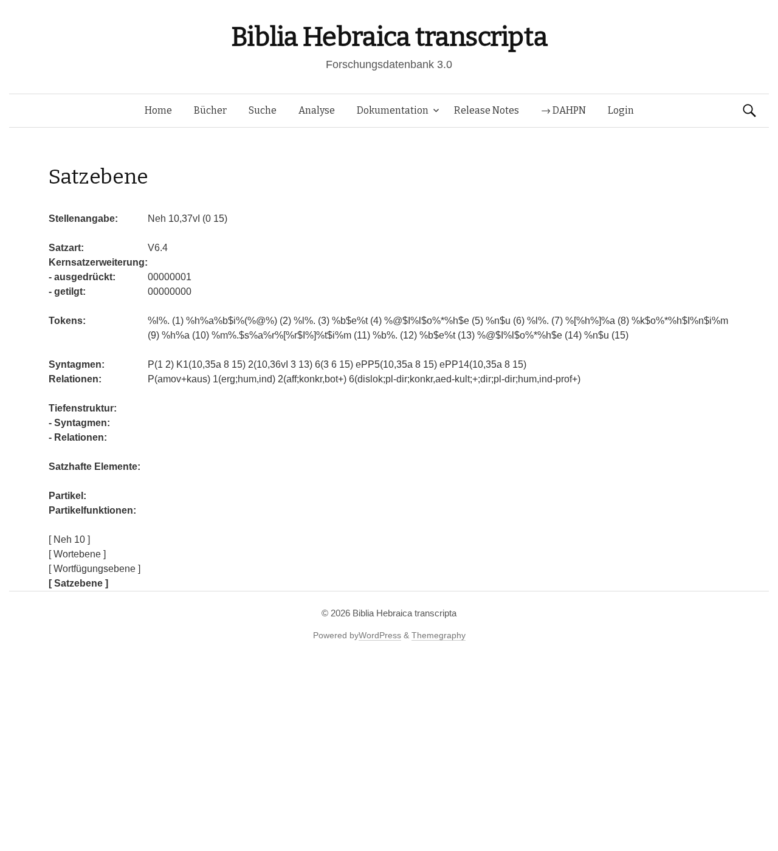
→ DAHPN (563, 110)
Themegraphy (438, 635)
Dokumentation (393, 110)
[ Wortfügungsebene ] (94, 568)
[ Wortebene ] (77, 554)
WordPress (380, 635)
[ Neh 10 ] (69, 539)
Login (621, 110)
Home (158, 110)
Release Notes (486, 110)
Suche (263, 110)
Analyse (316, 110)
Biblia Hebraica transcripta (389, 36)
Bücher (210, 110)
